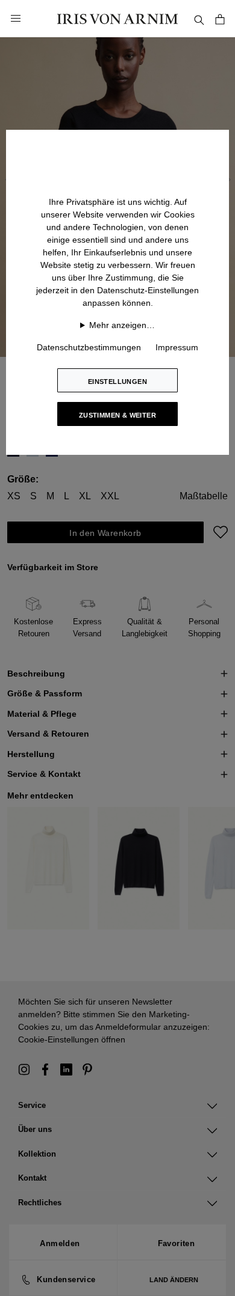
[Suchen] (199, 18)
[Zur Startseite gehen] (117, 18)
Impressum (176, 347)
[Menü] (15, 18)
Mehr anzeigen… (122, 325)
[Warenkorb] (220, 18)
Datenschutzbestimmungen (89, 347)
